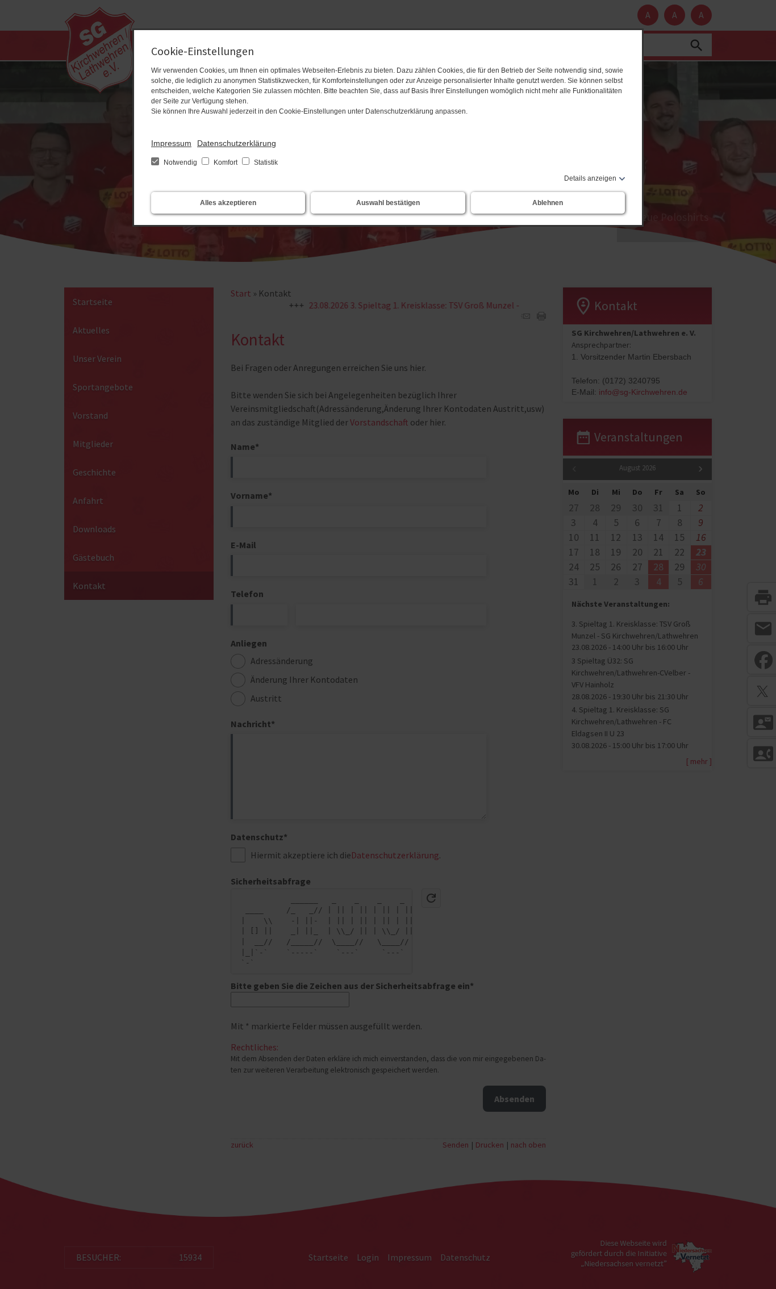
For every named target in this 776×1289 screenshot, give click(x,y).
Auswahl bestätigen (388, 203)
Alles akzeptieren (228, 203)
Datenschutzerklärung (236, 143)
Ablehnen (547, 203)
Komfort (225, 162)
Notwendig (180, 162)
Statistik (265, 162)
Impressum (171, 143)
